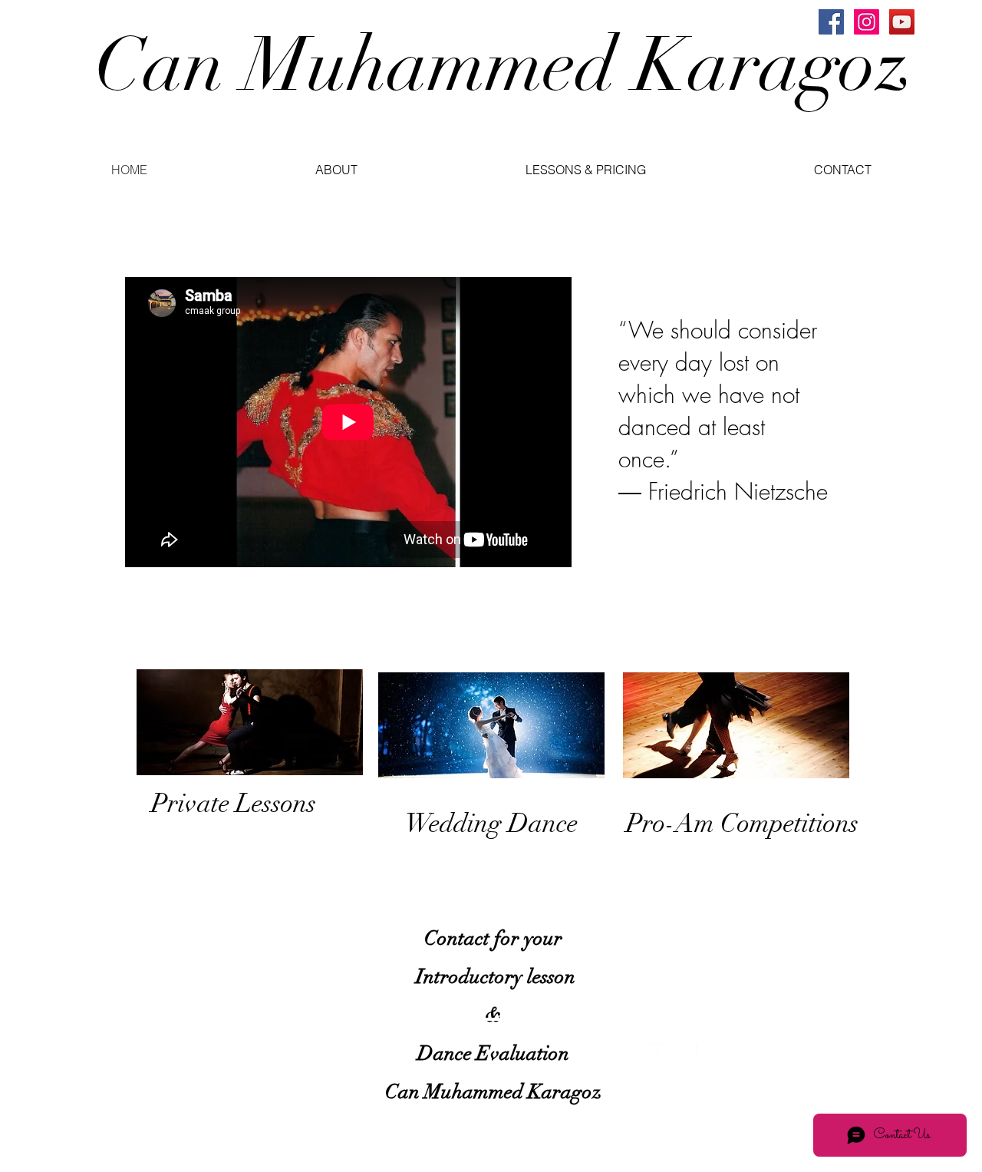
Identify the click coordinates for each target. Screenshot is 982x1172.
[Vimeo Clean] (715, 1052)
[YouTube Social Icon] (901, 22)
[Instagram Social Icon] (866, 22)
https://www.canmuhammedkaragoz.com (488, 647)
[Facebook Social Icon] (831, 22)
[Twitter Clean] (661, 1052)
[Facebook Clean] (688, 1052)
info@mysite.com (167, 1060)
